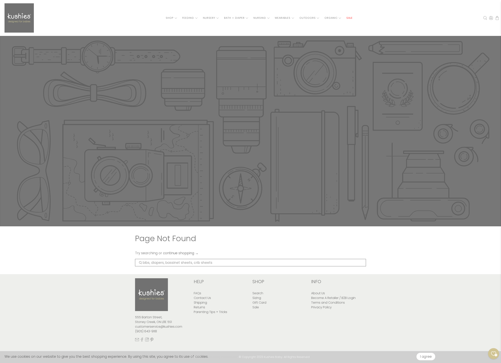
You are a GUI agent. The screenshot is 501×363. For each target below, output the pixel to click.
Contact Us (202, 298)
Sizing (256, 298)
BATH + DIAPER (234, 18)
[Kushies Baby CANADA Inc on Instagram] (147, 340)
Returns (199, 307)
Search (257, 293)
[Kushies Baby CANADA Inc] (19, 18)
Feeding (188, 18)
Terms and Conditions (328, 302)
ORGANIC (331, 18)
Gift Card (259, 302)
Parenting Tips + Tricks (210, 312)
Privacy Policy (321, 307)
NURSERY (209, 18)
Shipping (200, 302)
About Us (318, 293)
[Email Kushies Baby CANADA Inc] (137, 340)
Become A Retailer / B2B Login (333, 298)
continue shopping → (180, 253)
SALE (349, 18)
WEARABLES (282, 18)
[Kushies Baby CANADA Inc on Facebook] (142, 340)
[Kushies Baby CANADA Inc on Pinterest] (152, 340)
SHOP (169, 18)
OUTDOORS (307, 18)
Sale (255, 307)
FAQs (197, 293)
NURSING (259, 18)
